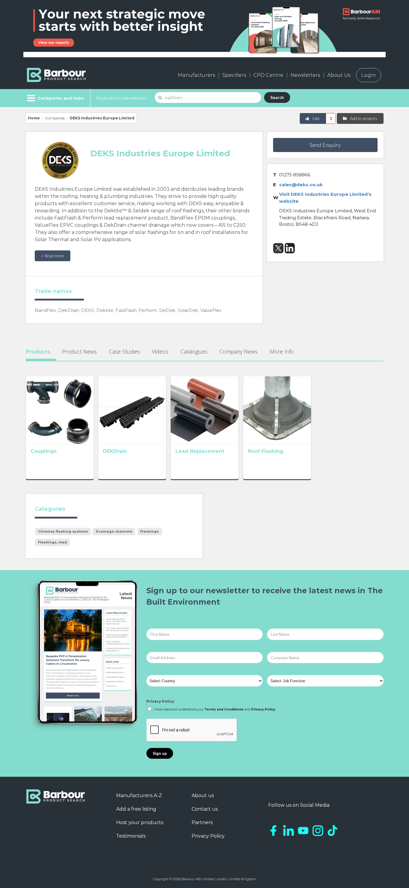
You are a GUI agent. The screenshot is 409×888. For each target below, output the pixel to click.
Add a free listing (136, 809)
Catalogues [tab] (194, 351)
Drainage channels (114, 531)
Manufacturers (196, 75)
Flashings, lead (52, 542)
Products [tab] (38, 351)
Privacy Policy (160, 701)
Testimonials (131, 836)
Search (277, 97)
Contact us (205, 809)
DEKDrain (115, 451)
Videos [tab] (160, 351)
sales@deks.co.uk (301, 184)
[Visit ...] (60, 410)
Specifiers (234, 75)
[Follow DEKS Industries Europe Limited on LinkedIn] (290, 248)
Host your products (139, 822)
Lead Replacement (199, 451)
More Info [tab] (282, 351)
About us (203, 795)
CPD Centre (268, 75)
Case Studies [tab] (124, 351)
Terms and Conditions (224, 709)
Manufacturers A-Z (139, 795)
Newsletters (305, 75)
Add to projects (363, 118)
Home (34, 118)
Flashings (149, 531)
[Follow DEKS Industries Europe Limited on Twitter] (278, 248)
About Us (338, 75)
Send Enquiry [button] (325, 145)
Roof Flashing (265, 451)
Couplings (44, 451)
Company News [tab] (238, 351)
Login (368, 75)
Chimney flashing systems (63, 531)
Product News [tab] (79, 351)
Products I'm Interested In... (122, 98)
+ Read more (52, 255)
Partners (202, 822)
